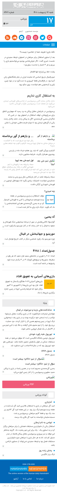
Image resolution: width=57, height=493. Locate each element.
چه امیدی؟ (49, 191)
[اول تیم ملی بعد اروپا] (45, 162)
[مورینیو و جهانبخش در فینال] (3, 244)
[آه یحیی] (3, 227)
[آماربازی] (3, 418)
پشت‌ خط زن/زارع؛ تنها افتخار (42, 71)
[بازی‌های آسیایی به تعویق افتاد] (3, 294)
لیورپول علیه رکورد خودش (40, 334)
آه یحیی (50, 216)
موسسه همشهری (31, 31)
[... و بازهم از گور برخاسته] (45, 137)
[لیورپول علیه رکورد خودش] (3, 346)
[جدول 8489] (3, 356)
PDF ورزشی (28, 384)
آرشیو (21, 31)
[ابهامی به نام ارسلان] (3, 446)
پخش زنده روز (45, 450)
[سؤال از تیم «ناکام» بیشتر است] (28, 359)
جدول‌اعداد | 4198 (44, 251)
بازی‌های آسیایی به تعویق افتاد (35, 276)
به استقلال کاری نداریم (41, 95)
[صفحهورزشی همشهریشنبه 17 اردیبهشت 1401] (50, 377)
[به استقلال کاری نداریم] (3, 127)
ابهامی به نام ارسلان (43, 422)
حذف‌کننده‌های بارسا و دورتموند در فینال (34, 310)
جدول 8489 (46, 351)
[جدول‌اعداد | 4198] (3, 264)
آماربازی (48, 402)
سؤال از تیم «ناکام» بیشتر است (40, 364)
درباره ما (39, 478)
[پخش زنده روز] (3, 455)
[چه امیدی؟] (3, 207)
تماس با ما (27, 478)
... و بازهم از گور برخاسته (17, 136)
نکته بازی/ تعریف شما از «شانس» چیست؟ (37, 52)
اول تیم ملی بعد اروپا (24, 160)
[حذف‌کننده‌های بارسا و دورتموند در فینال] (3, 330)
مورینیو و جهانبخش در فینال (37, 234)
